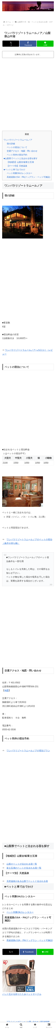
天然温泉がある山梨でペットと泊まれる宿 (27, 881)
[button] (50, 599)
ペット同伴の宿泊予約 (17, 155)
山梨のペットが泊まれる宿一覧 (22, 864)
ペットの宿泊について (17, 147)
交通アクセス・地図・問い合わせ (22, 151)
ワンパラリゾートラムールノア (18, 140)
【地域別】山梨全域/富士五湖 (20, 162)
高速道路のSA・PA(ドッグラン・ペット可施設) (28, 177)
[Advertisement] (28, 92)
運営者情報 (45, 1022)
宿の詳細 (11, 143)
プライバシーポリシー (15, 1022)
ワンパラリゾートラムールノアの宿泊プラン (28, 750)
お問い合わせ (32, 1022)
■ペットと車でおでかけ (14, 169)
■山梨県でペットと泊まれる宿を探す (21, 158)
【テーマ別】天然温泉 (17, 166)
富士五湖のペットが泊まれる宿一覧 (24, 868)
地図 (6, 690)
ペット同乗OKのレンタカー (19, 173)
